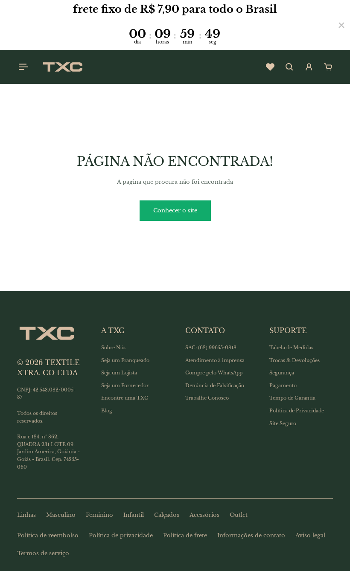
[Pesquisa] (289, 67)
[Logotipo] (62, 67)
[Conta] (309, 67)
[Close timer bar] (341, 25)
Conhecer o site (175, 210)
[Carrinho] (328, 67)
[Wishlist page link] (270, 67)
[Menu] (22, 67)
